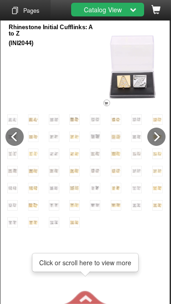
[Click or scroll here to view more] (85, 297)
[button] (85, 297)
